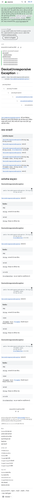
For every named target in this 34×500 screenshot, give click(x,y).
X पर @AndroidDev (6, 453)
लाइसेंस (22, 490)
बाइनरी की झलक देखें (5, 439)
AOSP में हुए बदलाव (21, 21)
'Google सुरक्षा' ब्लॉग (5, 458)
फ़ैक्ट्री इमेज (3, 441)
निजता (27, 490)
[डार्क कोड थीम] (32, 189)
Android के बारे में (5, 490)
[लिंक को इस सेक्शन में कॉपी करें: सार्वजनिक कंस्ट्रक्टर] (18, 179)
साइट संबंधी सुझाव (6, 493)
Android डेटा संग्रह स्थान (6, 431)
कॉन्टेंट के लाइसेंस (21, 417)
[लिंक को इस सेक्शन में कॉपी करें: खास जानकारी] (14, 130)
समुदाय (13, 490)
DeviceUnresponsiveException (12, 139)
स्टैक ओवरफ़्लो (4, 482)
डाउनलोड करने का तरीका (6, 436)
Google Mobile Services (7, 480)
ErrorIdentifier (17, 150)
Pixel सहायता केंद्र (5, 475)
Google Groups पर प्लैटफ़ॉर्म (7, 460)
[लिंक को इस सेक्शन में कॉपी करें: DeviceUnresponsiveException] (25, 184)
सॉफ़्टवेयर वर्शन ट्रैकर (5, 485)
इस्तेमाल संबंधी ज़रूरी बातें (6, 434)
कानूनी (17, 490)
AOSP (2, 44)
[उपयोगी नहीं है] (21, 47)
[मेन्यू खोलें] (2, 2)
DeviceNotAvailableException (19, 79)
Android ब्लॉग (4, 455)
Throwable (17, 322)
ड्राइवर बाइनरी (4, 444)
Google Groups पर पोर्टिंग (7, 465)
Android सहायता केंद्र (6, 472)
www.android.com (6, 477)
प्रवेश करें (30, 2)
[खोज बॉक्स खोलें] (22, 2)
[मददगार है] (18, 47)
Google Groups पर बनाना (7, 463)
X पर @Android (5, 450)
